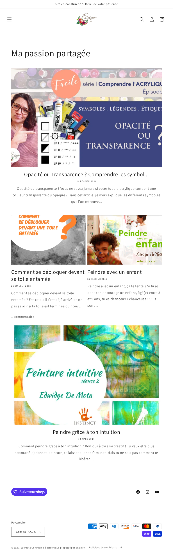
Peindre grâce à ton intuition (86, 431)
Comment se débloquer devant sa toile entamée (47, 275)
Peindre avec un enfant (114, 271)
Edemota (25, 547)
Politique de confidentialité (105, 547)
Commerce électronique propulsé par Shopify (58, 547)
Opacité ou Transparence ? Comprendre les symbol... (86, 174)
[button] (9, 19)
